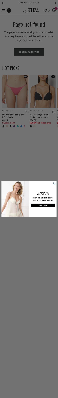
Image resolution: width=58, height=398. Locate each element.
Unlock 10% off (43, 205)
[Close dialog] (54, 183)
